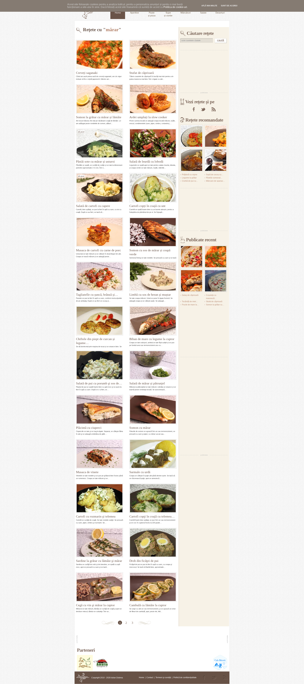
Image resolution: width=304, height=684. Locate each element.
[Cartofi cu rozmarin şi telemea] (99, 498)
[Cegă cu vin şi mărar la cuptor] (99, 587)
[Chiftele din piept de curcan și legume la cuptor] (99, 320)
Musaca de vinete (87, 472)
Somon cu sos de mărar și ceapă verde (149, 252)
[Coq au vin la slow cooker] (191, 160)
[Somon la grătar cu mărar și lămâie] (99, 99)
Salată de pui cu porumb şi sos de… (99, 383)
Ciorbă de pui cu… (190, 181)
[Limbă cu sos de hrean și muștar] (152, 276)
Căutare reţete (200, 33)
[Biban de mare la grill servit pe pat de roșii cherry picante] (191, 281)
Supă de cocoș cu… (214, 174)
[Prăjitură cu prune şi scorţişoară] (215, 160)
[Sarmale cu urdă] (152, 454)
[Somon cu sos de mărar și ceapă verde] (152, 232)
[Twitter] (203, 109)
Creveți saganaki (87, 72)
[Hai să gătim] (101, 670)
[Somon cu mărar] (152, 409)
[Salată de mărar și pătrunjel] (152, 365)
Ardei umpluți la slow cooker (148, 117)
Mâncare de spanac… (215, 181)
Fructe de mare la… (190, 305)
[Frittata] (215, 281)
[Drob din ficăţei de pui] (152, 542)
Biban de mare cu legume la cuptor (151, 339)
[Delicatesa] (82, 677)
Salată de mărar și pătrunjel (147, 383)
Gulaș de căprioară (190, 295)
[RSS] (214, 109)
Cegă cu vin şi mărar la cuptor (95, 605)
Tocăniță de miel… (190, 301)
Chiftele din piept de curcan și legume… (95, 341)
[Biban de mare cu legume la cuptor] (152, 320)
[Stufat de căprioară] (152, 54)
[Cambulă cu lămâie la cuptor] (152, 587)
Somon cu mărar (140, 427)
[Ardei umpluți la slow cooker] (152, 99)
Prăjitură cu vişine (189, 174)
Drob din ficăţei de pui (143, 560)
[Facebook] (194, 109)
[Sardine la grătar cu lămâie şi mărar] (99, 542)
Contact (149, 677)
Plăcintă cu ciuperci (88, 427)
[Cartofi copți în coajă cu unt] (152, 187)
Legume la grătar (189, 178)
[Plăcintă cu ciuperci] (99, 409)
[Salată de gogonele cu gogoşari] (191, 136)
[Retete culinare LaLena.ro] (85, 670)
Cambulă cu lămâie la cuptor (147, 605)
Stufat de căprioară (141, 72)
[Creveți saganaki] (99, 54)
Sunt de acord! (229, 6)
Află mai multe (209, 6)
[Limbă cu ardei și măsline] (191, 256)
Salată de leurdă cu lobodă (146, 161)
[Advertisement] (204, 70)
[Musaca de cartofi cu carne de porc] (99, 232)
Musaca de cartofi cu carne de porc (98, 250)
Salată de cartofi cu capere (93, 206)
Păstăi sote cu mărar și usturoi (95, 161)
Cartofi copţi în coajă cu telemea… (152, 516)
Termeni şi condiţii (163, 677)
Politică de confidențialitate (184, 677)
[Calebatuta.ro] (220, 670)
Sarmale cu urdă (139, 472)
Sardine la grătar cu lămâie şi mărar (99, 560)
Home (141, 677)
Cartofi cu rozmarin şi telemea (95, 516)
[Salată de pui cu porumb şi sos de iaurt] (99, 365)
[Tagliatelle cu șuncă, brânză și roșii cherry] (99, 276)
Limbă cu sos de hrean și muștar (150, 294)
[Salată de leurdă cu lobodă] (152, 143)
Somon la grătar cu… (215, 305)
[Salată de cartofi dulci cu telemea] (215, 136)
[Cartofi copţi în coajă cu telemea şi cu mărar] (152, 498)
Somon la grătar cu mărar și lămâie (98, 117)
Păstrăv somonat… (214, 178)
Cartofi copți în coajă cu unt (147, 206)
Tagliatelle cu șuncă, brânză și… (97, 294)
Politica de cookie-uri (175, 7)
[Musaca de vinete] (99, 454)
